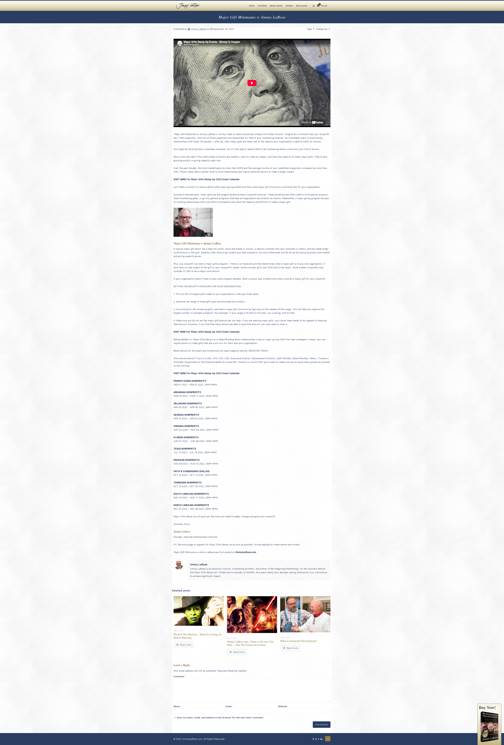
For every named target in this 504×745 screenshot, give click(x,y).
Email (229, 706)
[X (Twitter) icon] (316, 739)
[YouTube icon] (319, 739)
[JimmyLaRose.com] (188, 6)
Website (282, 706)
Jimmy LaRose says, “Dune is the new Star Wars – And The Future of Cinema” (250, 643)
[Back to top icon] (327, 738)
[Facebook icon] (313, 739)
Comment (180, 676)
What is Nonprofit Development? (298, 641)
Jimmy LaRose (198, 29)
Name (177, 706)
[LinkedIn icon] (321, 739)
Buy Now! (487, 707)
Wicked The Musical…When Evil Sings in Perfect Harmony (197, 635)
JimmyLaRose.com (245, 552)
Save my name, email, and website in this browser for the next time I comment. (220, 717)
